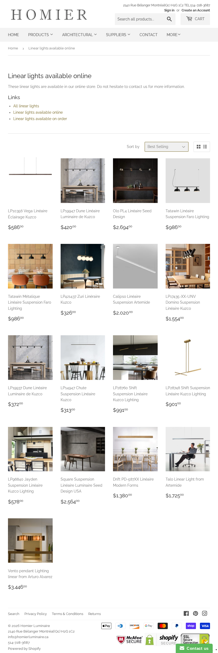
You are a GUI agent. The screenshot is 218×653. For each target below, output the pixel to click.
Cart (199, 19)
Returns (94, 614)
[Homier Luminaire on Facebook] (186, 614)
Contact (149, 35)
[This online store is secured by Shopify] (162, 645)
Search (13, 614)
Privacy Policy (35, 614)
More (172, 35)
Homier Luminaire (35, 626)
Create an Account (196, 10)
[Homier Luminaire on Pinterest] (195, 614)
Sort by (133, 147)
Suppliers (116, 35)
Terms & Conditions (67, 614)
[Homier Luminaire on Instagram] (204, 614)
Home (13, 35)
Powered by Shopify (24, 649)
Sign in (169, 10)
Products (39, 35)
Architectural (78, 35)
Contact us (196, 648)
